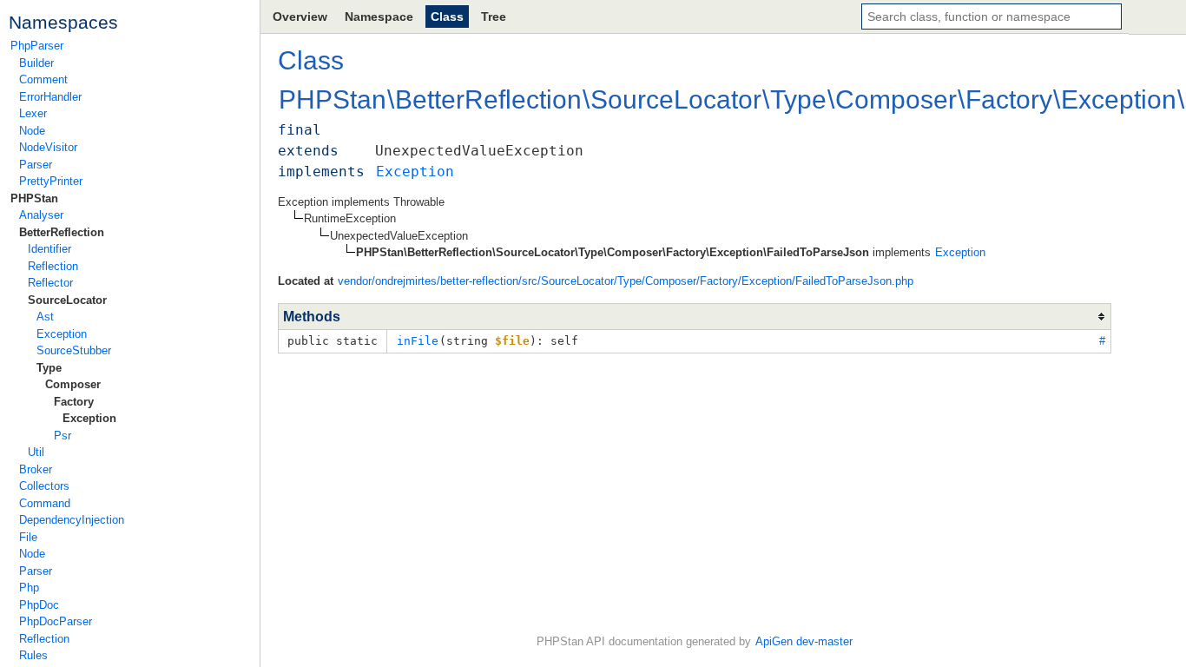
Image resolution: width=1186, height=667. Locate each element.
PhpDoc (39, 604)
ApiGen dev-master (804, 641)
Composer (73, 384)
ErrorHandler (50, 96)
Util (36, 452)
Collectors (44, 485)
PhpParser (36, 45)
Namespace (379, 16)
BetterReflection (61, 232)
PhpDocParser (55, 621)
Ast (45, 316)
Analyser (41, 214)
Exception (61, 333)
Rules (33, 655)
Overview (300, 16)
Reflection (53, 266)
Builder (36, 62)
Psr (62, 435)
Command (44, 503)
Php (29, 587)
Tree (493, 16)
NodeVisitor (48, 147)
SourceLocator (67, 300)
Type (49, 367)
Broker (35, 469)
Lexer (33, 113)
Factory (74, 401)
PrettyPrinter (50, 181)
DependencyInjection (71, 519)
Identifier (49, 248)
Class (447, 16)
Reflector (50, 282)
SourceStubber (73, 350)
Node (32, 130)
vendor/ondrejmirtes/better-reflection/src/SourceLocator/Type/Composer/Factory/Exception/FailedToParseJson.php (625, 280)
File (28, 537)
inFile (417, 340)
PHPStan (34, 198)
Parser (35, 164)
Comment (43, 79)
